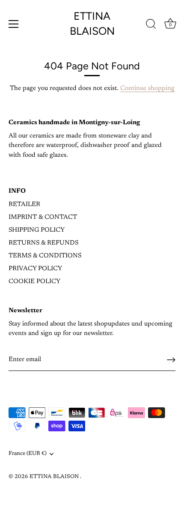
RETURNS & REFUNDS (43, 243)
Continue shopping (147, 88)
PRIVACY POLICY (35, 269)
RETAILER (24, 204)
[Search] (151, 25)
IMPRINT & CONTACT (43, 217)
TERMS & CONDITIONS (45, 256)
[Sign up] (171, 360)
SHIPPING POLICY (37, 230)
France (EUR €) (28, 453)
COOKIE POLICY (34, 281)
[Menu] (13, 24)
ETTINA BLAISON (92, 23)
